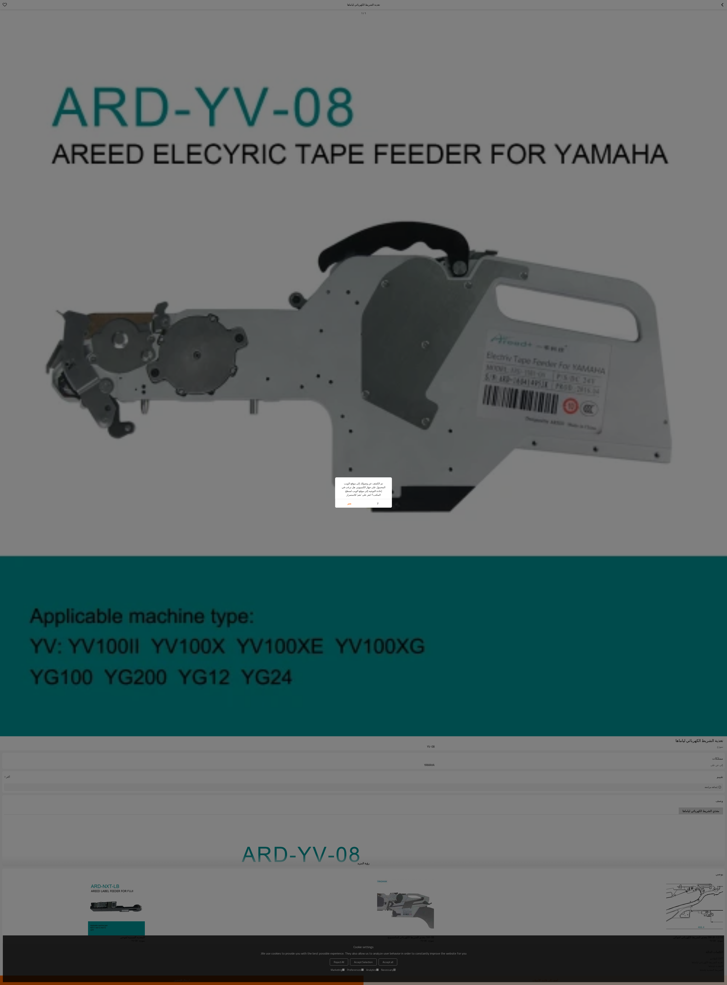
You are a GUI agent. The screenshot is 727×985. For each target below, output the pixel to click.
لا (378, 503)
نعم (349, 503)
